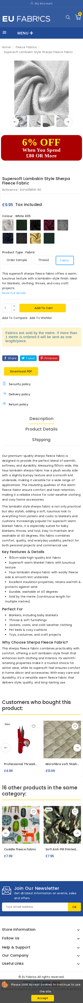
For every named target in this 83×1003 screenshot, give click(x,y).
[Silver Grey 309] (49, 752)
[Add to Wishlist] (33, 726)
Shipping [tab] (41, 439)
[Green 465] (9, 838)
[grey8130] (32, 838)
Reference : (10, 190)
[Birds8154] (56, 838)
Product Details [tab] (41, 429)
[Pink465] (17, 838)
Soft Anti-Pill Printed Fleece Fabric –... (61, 849)
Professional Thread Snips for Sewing (19, 764)
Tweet (30, 358)
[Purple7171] (18, 754)
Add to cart (43, 308)
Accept (42, 998)
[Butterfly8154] (63, 838)
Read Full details (14, 293)
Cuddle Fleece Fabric (20, 849)
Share (12, 358)
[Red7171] (14, 754)
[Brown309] (71, 752)
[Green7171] (22, 754)
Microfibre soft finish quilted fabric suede (61, 764)
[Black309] (63, 752)
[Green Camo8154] (49, 838)
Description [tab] (41, 418)
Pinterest (51, 358)
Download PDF (21, 371)
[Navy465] (24, 838)
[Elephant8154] (71, 838)
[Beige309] (56, 752)
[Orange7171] (27, 754)
